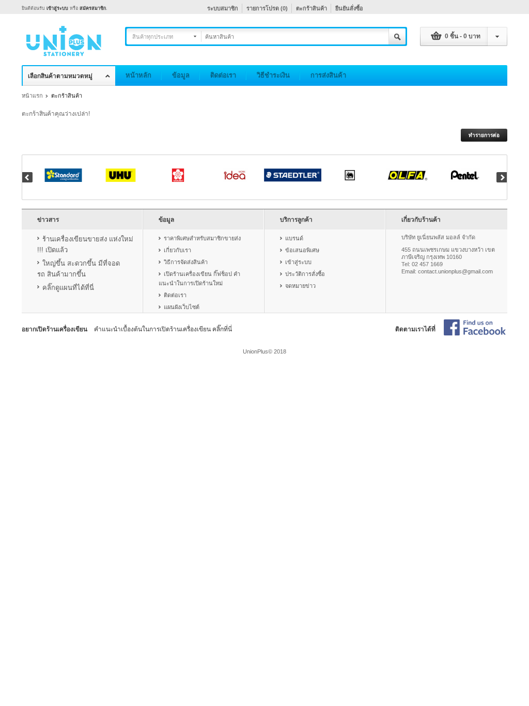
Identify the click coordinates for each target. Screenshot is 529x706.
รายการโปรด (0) (267, 8)
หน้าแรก (32, 96)
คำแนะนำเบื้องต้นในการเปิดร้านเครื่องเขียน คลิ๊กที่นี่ (163, 329)
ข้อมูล (181, 75)
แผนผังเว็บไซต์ (181, 307)
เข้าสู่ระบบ (57, 8)
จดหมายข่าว (300, 286)
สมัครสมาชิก (93, 8)
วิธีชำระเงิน (273, 75)
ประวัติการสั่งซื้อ (305, 274)
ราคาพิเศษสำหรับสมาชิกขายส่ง (202, 238)
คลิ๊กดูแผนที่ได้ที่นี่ (68, 287)
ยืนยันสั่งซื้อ (349, 8)
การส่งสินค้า (328, 75)
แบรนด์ (294, 238)
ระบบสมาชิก (222, 8)
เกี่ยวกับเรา (177, 250)
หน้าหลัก (138, 75)
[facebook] (475, 328)
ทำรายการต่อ (484, 135)
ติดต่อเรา (223, 75)
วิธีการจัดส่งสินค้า (186, 262)
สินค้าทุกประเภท (152, 37)
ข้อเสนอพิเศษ (302, 250)
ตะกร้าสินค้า (311, 8)
